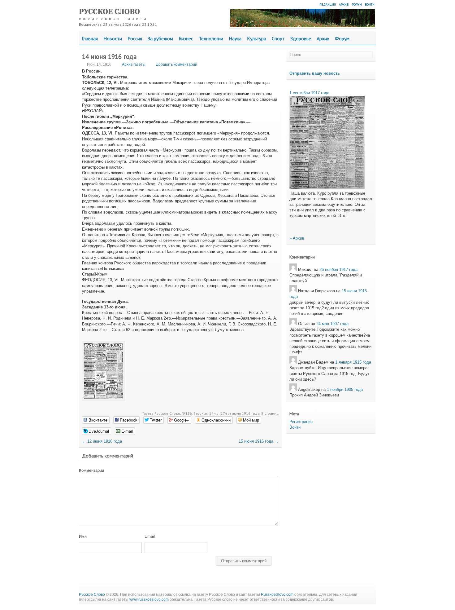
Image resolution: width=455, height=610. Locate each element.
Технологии (211, 38)
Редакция (327, 4)
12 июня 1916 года (102, 441)
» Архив (296, 238)
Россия (135, 38)
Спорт (278, 38)
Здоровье (300, 38)
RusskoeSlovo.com (277, 594)
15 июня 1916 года (259, 441)
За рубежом (160, 38)
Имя (83, 536)
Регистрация (301, 421)
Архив (344, 4)
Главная (90, 38)
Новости (112, 38)
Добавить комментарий (176, 64)
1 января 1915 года (353, 362)
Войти (370, 4)
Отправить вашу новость (314, 73)
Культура (256, 38)
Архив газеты (133, 64)
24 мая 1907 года (332, 323)
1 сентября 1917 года (309, 93)
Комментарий (91, 470)
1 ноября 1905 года (345, 389)
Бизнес (186, 38)
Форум (357, 4)
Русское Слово (109, 11)
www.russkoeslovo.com (149, 599)
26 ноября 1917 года (338, 269)
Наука (235, 38)
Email (150, 536)
